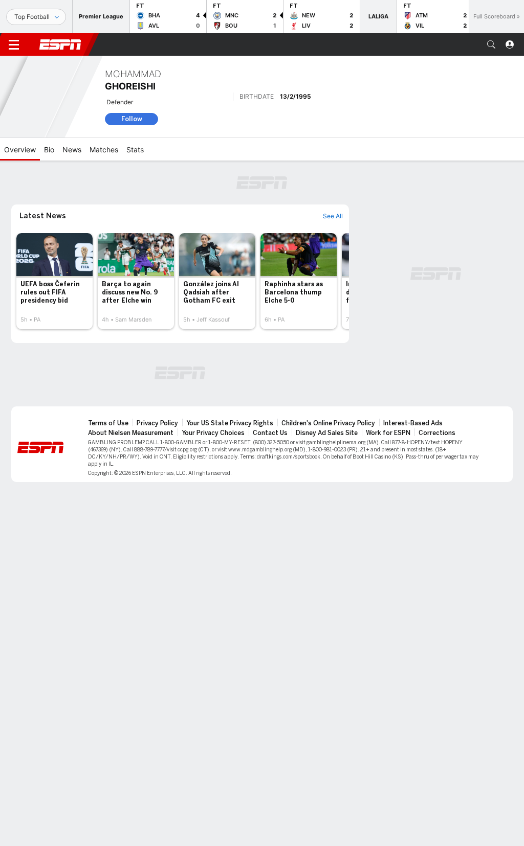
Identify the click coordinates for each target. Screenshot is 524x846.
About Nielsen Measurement (130, 433)
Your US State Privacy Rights (229, 423)
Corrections (437, 433)
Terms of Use (108, 423)
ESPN (60, 44)
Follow (131, 119)
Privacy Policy (157, 423)
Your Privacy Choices (213, 433)
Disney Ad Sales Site (327, 433)
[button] (491, 44)
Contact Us (270, 433)
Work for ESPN (388, 433)
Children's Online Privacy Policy (328, 423)
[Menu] (14, 44)
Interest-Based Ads (413, 423)
